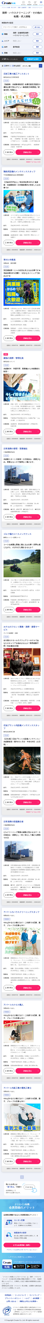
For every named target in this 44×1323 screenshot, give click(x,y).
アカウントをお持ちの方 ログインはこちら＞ (22, 1250)
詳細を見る (27, 152)
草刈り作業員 (9, 260)
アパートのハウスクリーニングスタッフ (21, 912)
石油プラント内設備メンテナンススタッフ (21, 727)
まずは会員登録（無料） (22, 1245)
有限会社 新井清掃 (10, 263)
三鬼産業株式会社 (9, 452)
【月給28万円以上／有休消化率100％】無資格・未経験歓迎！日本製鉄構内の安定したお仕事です (22, 185)
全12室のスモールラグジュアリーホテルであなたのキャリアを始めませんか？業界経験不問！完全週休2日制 (21, 643)
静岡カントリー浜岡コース (12, 537)
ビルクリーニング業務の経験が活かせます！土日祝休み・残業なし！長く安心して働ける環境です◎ (22, 835)
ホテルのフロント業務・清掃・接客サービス (21, 628)
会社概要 (36, 1298)
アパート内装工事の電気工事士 (17, 1088)
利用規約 (8, 1295)
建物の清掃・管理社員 (13, 358)
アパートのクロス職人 (13, 1005)
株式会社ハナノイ (9, 361)
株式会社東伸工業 (9, 732)
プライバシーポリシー (13, 1298)
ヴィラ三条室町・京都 (11, 633)
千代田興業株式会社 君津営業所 (14, 175)
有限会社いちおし (9, 915)
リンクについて (20, 1295)
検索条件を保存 (33, 59)
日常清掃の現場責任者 (13, 822)
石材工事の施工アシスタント (16, 74)
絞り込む (37, 27)
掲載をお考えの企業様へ (29, 1301)
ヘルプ (27, 1298)
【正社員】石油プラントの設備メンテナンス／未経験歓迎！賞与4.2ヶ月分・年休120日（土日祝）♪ (22, 741)
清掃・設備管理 (22, 7)
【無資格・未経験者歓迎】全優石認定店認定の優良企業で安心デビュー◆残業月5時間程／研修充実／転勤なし (22, 87)
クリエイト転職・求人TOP (9, 7)
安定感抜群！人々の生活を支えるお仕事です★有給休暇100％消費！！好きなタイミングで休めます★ (22, 273)
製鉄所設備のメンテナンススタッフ (19, 171)
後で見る (10, 152)
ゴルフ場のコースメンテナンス (17, 534)
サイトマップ (34, 1295)
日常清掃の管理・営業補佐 (15, 449)
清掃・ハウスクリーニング (35, 7)
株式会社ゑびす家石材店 (11, 77)
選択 (37, 34)
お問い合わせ (11, 1301)
